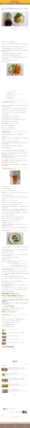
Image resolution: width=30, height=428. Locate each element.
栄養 (10, 346)
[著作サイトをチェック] (13, 361)
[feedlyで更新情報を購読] (15, 361)
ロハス (8, 346)
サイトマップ (5, 425)
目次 (14, 90)
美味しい (12, 346)
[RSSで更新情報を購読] (16, 361)
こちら (22, 263)
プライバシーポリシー (24, 425)
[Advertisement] (15, 35)
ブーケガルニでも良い (9, 96)
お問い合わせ (15, 425)
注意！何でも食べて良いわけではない (11, 97)
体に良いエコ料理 (4, 346)
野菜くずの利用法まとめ (9, 98)
